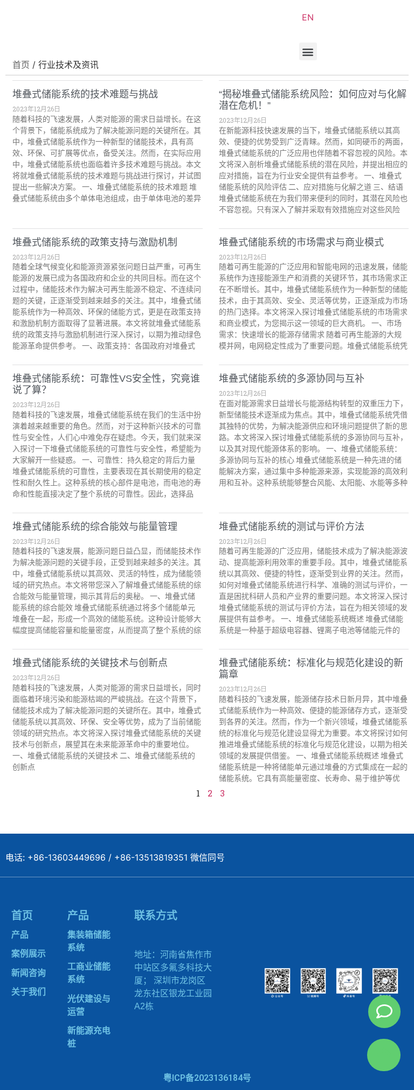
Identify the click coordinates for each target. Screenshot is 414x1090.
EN (308, 17)
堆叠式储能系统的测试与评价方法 (291, 526)
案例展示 (28, 953)
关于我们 (28, 992)
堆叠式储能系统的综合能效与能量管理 (94, 526)
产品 (20, 935)
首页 (22, 915)
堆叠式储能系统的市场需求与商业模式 (301, 242)
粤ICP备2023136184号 (207, 1078)
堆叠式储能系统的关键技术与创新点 (90, 663)
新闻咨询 (28, 973)
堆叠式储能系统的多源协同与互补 (291, 378)
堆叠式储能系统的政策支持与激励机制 (94, 242)
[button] (308, 51)
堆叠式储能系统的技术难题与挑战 (85, 94)
